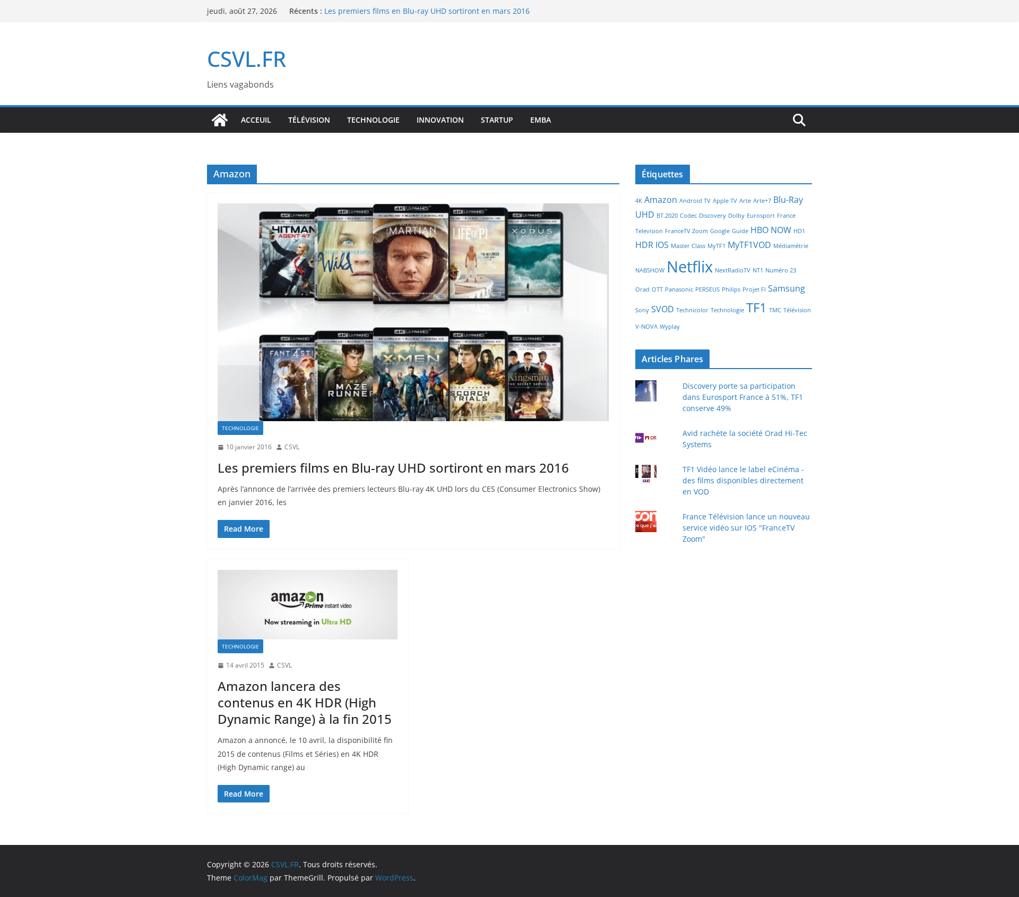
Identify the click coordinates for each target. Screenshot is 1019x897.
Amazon (660, 200)
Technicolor (692, 310)
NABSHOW (649, 270)
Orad (642, 289)
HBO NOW (770, 230)
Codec (688, 215)
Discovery (712, 215)
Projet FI (754, 289)
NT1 (758, 270)
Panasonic (679, 289)
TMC (775, 310)
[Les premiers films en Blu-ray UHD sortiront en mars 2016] (413, 312)
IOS (662, 245)
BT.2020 (667, 215)
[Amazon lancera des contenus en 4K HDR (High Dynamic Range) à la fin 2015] (308, 604)
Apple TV (725, 200)
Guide (740, 231)
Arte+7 (762, 200)
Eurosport (761, 215)
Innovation (440, 120)
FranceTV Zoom (686, 231)
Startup (497, 120)
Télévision (309, 120)
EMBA (540, 120)
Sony (642, 310)
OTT (657, 289)
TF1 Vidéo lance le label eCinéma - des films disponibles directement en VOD (743, 480)
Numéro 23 (780, 270)
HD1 (799, 231)
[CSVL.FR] (219, 120)
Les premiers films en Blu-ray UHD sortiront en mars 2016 (393, 467)
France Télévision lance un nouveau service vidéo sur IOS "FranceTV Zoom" (746, 527)
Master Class (688, 246)
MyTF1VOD (749, 245)
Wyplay (670, 326)
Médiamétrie (790, 246)
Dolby (736, 215)
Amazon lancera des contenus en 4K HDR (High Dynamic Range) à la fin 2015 (305, 702)
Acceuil (256, 120)
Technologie (373, 120)
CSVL (291, 446)
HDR (644, 245)
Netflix (690, 266)
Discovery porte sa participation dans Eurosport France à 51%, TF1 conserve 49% (743, 397)
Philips (731, 289)
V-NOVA (646, 326)
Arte (745, 200)
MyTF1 (716, 246)
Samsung (786, 288)
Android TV (695, 200)
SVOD (662, 309)
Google (720, 231)
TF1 (756, 307)
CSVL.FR (246, 58)
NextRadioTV (732, 270)
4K (638, 200)
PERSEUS (707, 289)
